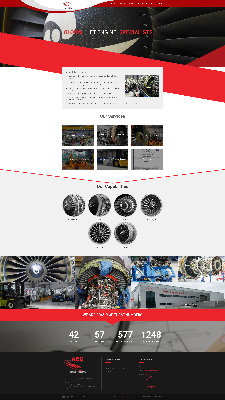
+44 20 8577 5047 (150, 367)
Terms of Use (157, 397)
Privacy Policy (146, 397)
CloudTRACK (121, 397)
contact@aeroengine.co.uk (153, 371)
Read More (135, 103)
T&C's (137, 397)
